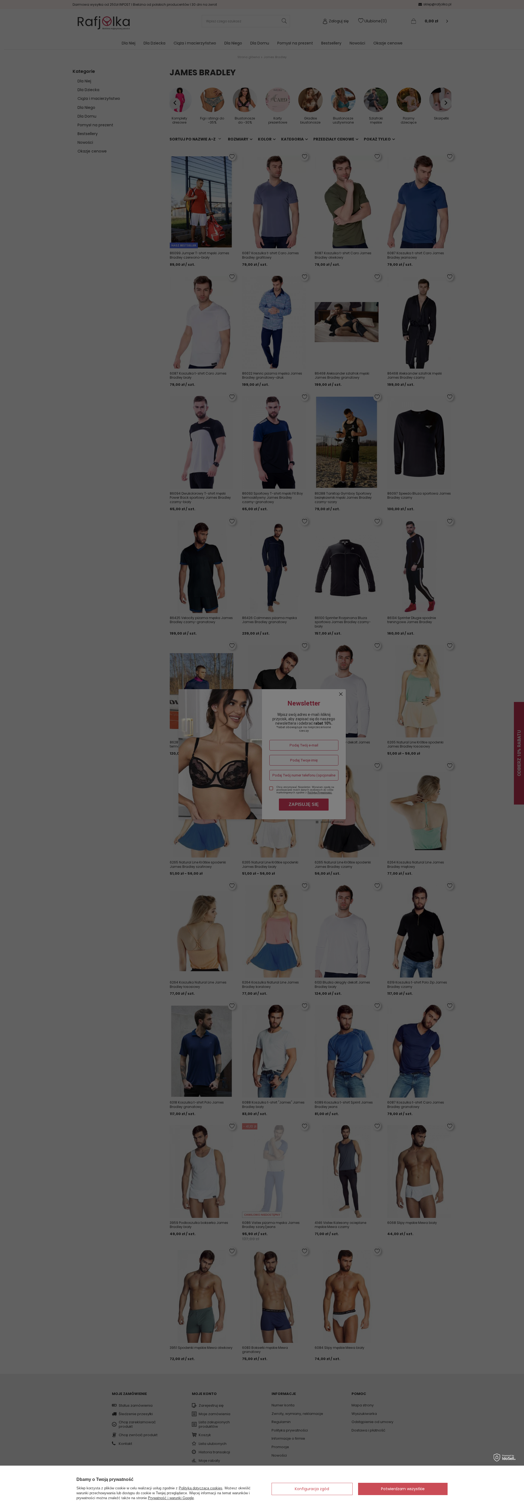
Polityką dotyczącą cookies (200, 1488)
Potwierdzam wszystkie (403, 1489)
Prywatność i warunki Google (171, 1498)
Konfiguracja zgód (312, 1489)
